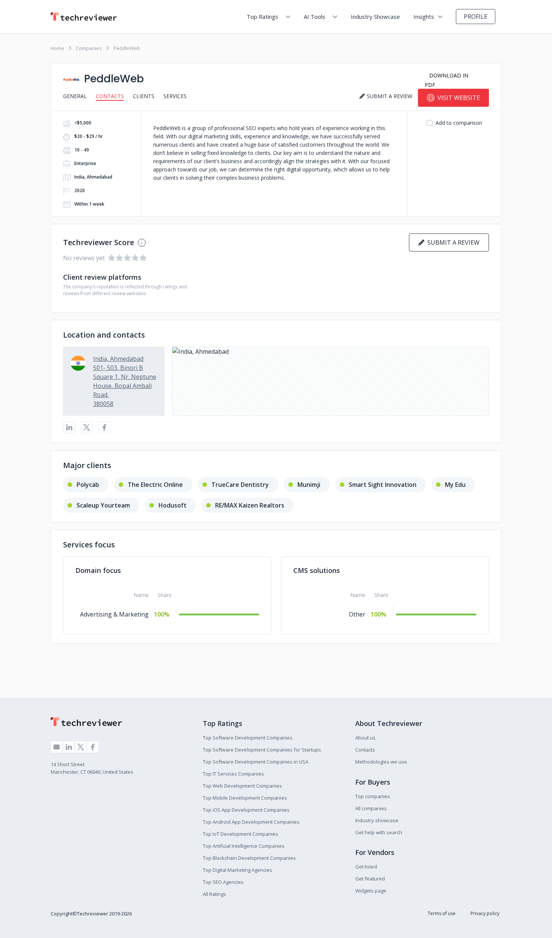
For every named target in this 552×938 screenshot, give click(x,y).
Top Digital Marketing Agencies (237, 870)
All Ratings (214, 894)
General (75, 96)
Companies (89, 48)
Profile (475, 16)
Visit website (458, 98)
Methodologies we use (381, 761)
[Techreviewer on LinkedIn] (69, 747)
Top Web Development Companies (242, 785)
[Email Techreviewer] (57, 747)
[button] (330, 381)
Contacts (110, 96)
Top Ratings (262, 16)
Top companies (372, 796)
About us (365, 737)
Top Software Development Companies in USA (255, 761)
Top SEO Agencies (223, 882)
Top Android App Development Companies (251, 821)
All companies (371, 808)
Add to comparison (459, 122)
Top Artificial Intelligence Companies (244, 846)
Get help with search (378, 832)
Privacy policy (485, 913)
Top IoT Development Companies (240, 833)
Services (175, 96)
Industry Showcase (375, 16)
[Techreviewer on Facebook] (93, 747)
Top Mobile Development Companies (245, 797)
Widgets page (370, 890)
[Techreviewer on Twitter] (81, 747)
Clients (143, 96)
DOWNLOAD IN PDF (446, 80)
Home (57, 48)
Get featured (370, 878)
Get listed (366, 866)
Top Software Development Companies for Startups (262, 749)
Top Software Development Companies (248, 737)
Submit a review (452, 242)
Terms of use (441, 913)
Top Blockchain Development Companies (249, 858)
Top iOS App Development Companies (246, 809)
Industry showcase (376, 820)
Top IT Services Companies (233, 773)
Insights (423, 16)
